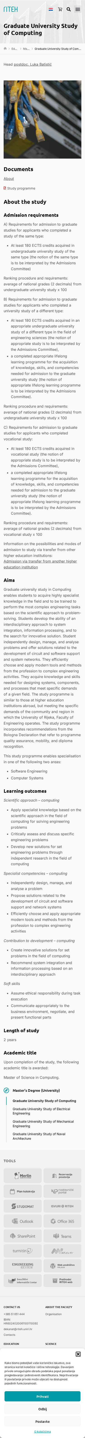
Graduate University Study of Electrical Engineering (41, 1111)
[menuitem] (51, 9)
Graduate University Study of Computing (44, 1101)
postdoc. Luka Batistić (33, 64)
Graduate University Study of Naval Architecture (39, 1136)
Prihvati (42, 1396)
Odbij (42, 1409)
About (9, 178)
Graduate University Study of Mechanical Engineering (43, 1123)
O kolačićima (42, 1431)
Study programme (21, 188)
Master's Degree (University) (36, 1090)
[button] (78, 1354)
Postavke (42, 1421)
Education (18, 48)
